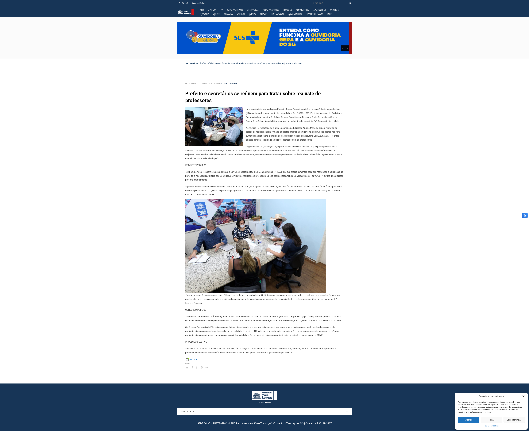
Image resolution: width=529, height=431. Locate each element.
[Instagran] (183, 3)
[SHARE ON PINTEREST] (202, 367)
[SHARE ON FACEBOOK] (192, 367)
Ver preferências (514, 420)
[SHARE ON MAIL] (207, 367)
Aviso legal (495, 426)
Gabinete (224, 83)
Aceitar (468, 420)
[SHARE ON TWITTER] (187, 368)
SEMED (236, 83)
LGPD (487, 426)
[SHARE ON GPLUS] (197, 367)
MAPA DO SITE (187, 411)
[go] (350, 3)
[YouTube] (187, 3)
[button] (523, 396)
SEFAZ (231, 83)
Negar (491, 420)
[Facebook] (179, 3)
